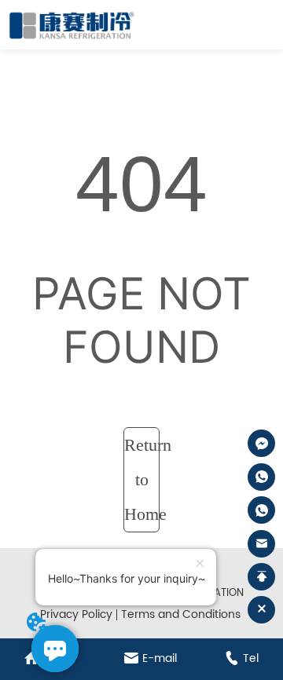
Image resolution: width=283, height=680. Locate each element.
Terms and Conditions (181, 614)
